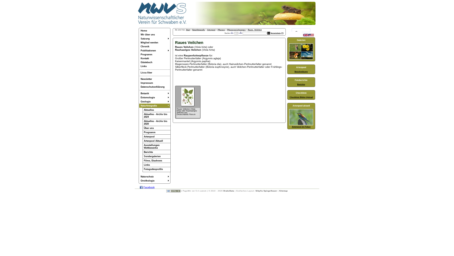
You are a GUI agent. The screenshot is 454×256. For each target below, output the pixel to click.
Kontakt (145, 58)
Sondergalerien (152, 156)
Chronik (145, 46)
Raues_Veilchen (255, 30)
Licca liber (146, 72)
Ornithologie (147, 180)
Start (188, 30)
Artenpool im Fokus (301, 127)
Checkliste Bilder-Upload (301, 97)
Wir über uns (148, 34)
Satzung (145, 38)
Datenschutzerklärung (153, 87)
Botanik (145, 93)
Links (144, 66)
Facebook (149, 187)
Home (144, 30)
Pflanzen (221, 30)
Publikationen (148, 50)
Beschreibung (301, 72)
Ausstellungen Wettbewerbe (152, 146)
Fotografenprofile (153, 169)
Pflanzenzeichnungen (236, 30)
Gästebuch (146, 62)
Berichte (148, 152)
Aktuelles (149, 110)
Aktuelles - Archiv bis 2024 (155, 115)
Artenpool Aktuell (153, 141)
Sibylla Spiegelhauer (266, 191)
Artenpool (149, 136)
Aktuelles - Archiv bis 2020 (155, 122)
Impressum (147, 83)
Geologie (146, 101)
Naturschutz (147, 176)
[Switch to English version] (308, 35)
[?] (282, 33)
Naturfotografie (149, 105)
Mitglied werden (149, 42)
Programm (146, 54)
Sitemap (283, 191)
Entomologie (148, 97)
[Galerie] (301, 59)
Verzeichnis (276, 33)
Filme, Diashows (153, 160)
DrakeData (228, 191)
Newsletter (146, 79)
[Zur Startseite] (162, 24)
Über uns (149, 128)
